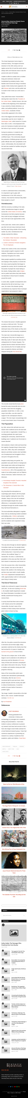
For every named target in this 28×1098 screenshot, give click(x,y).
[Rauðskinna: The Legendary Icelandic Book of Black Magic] (5, 989)
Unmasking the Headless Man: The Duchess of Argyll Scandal (18, 996)
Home (2, 12)
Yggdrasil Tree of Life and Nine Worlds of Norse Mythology (18, 1031)
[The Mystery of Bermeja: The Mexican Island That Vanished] (5, 1015)
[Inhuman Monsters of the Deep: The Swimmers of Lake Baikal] (5, 1050)
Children (14, 516)
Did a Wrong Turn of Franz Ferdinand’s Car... (14, 849)
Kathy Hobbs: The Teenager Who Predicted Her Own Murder (11, 944)
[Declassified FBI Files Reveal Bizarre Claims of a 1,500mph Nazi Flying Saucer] (5, 980)
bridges (22, 271)
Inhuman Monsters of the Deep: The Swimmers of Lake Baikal (18, 1049)
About (4, 1)
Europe (22, 660)
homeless (15, 746)
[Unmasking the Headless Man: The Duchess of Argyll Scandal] (5, 997)
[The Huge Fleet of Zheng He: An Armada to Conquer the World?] (14, 795)
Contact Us (12, 1092)
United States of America (15, 211)
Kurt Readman (6, 24)
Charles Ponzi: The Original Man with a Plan (14, 827)
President (22, 746)
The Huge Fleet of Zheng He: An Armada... (14, 806)
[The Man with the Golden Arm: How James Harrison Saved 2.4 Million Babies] (5, 1006)
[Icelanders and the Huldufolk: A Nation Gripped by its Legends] (5, 1042)
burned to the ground (7, 651)
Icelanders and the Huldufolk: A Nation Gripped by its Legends (18, 1040)
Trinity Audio (14, 57)
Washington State (6, 121)
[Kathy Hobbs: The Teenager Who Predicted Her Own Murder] (14, 933)
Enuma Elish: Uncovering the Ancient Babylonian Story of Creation (18, 961)
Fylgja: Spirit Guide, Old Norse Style (18, 969)
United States (5, 110)
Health (6, 574)
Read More (22, 738)
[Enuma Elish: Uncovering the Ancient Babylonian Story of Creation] (5, 962)
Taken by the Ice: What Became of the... (14, 784)
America (18, 678)
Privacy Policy (9, 1)
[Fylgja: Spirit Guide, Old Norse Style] (5, 971)
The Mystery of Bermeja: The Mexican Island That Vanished (18, 1013)
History (6, 12)
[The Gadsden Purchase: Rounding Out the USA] (14, 883)
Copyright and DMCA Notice (19, 1)
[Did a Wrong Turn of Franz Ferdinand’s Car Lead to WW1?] (14, 838)
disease (6, 88)
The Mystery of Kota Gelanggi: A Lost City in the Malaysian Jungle (18, 1023)
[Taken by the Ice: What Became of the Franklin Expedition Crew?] (14, 773)
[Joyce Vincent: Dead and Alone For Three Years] (14, 860)
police (22, 404)
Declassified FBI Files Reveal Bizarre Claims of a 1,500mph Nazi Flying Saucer (18, 979)
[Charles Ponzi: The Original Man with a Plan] (14, 816)
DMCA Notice (18, 1092)
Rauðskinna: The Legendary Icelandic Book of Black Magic (18, 987)
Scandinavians (5, 470)
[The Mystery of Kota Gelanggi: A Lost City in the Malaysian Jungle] (5, 1024)
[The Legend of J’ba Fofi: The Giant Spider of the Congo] (5, 953)
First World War (17, 351)
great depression (6, 746)
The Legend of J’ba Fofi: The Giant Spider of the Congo (18, 952)
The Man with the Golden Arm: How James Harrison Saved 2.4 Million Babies (18, 1005)
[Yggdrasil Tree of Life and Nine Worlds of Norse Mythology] (5, 1033)
